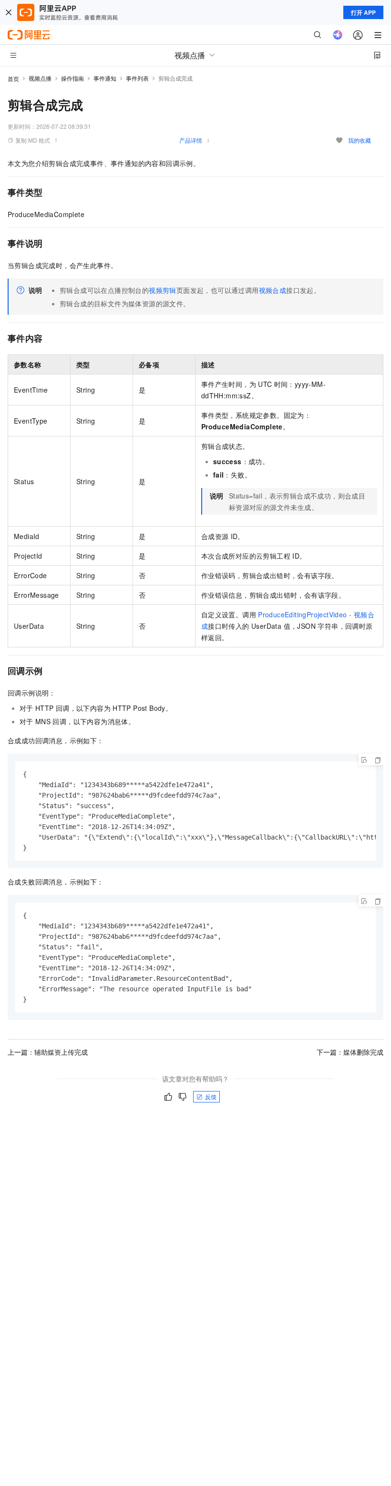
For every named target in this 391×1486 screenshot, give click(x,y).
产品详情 (190, 140)
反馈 (210, 1096)
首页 (13, 78)
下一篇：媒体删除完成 (350, 1052)
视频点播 (40, 78)
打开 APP (363, 12)
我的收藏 (359, 140)
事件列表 (137, 78)
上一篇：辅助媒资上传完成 (48, 1052)
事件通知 (104, 78)
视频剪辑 (162, 290)
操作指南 (72, 78)
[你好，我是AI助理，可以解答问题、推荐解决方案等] (338, 35)
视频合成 (273, 290)
